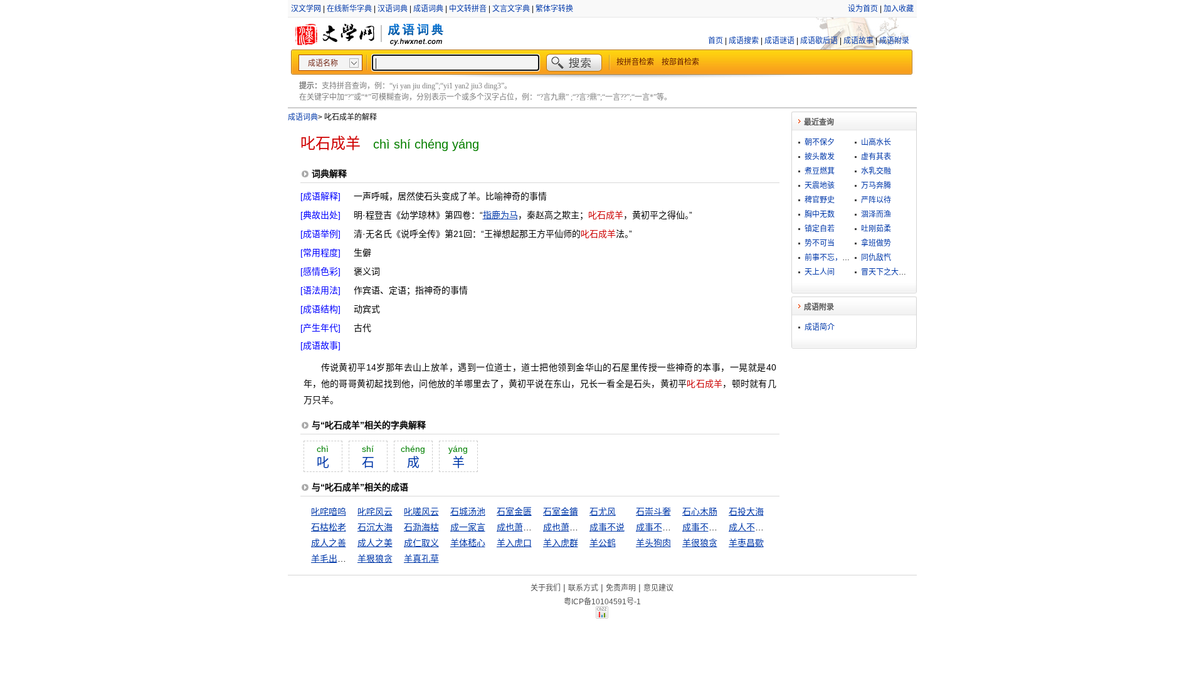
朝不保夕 (820, 142)
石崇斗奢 (653, 511)
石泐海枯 (421, 527)
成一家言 (467, 527)
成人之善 (328, 543)
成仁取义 (421, 543)
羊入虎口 (514, 543)
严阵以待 (876, 200)
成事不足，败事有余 (721, 527)
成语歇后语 (819, 40)
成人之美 (375, 543)
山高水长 (876, 142)
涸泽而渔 (876, 214)
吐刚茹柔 (876, 228)
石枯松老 (328, 527)
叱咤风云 (375, 511)
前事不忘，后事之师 (838, 257)
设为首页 (863, 8)
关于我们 (546, 588)
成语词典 (428, 8)
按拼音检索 (635, 62)
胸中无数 (820, 214)
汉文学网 (306, 8)
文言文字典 (511, 8)
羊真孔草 (421, 559)
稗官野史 (820, 200)
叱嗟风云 (421, 511)
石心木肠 (699, 511)
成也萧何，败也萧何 (582, 527)
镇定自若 (820, 228)
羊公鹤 (602, 543)
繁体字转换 (554, 8)
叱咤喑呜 (328, 511)
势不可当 (820, 243)
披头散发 (820, 156)
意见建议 (658, 588)
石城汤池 (467, 511)
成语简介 (820, 327)
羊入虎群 (560, 543)
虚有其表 (876, 156)
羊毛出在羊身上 (341, 559)
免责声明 (621, 588)
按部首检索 (680, 62)
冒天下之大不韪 (887, 272)
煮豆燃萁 (820, 171)
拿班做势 (876, 243)
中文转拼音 (468, 8)
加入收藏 (899, 8)
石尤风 (602, 511)
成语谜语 (779, 40)
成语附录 (894, 40)
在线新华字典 (349, 8)
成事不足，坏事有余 (675, 527)
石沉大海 (375, 527)
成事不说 (607, 527)
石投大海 (746, 511)
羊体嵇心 (467, 543)
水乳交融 (876, 171)
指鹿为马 (500, 215)
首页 (715, 40)
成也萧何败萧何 (527, 527)
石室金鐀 (560, 511)
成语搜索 (744, 40)
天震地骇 (820, 185)
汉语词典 (393, 8)
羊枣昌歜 (746, 543)
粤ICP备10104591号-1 (602, 601)
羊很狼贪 (699, 543)
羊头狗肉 (653, 543)
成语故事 (858, 40)
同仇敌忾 (876, 257)
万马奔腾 (876, 185)
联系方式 (583, 588)
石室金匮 (514, 511)
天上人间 (820, 272)
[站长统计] (602, 616)
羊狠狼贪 (375, 559)
